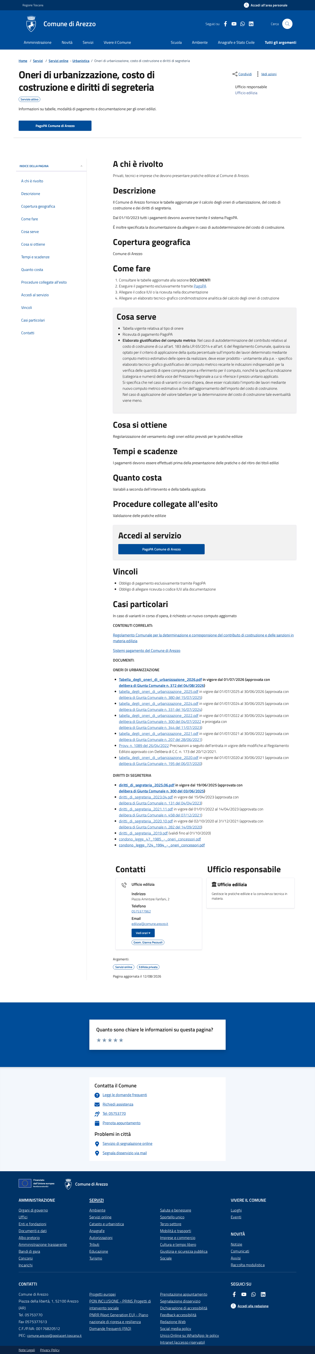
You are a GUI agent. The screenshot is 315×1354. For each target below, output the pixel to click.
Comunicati (240, 1251)
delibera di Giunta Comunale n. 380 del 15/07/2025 (160, 697)
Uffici (23, 1217)
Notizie (236, 1244)
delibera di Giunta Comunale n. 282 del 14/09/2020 (160, 827)
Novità (67, 42)
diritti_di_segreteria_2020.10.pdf (146, 821)
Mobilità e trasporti (175, 1231)
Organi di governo (33, 1210)
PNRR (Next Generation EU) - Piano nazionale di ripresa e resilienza (118, 1318)
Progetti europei (102, 1294)
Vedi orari (142, 933)
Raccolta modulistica (248, 1265)
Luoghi (236, 1210)
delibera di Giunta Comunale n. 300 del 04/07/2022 (160, 721)
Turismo (95, 1258)
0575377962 (141, 911)
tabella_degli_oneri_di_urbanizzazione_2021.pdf (158, 733)
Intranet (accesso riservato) (182, 1342)
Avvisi (236, 1258)
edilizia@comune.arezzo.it (150, 924)
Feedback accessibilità (178, 1315)
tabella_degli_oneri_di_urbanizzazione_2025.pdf (158, 691)
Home (23, 60)
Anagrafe (97, 1231)
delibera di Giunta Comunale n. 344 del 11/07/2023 (160, 727)
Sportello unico (172, 1217)
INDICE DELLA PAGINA (34, 166)
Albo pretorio (29, 1238)
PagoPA (200, 286)
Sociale (166, 1258)
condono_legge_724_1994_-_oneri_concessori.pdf (162, 845)
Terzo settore (170, 1224)
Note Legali (27, 1349)
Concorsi (26, 1258)
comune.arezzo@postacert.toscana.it (54, 1335)
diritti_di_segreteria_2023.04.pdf (146, 797)
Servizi (88, 42)
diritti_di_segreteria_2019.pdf (143, 833)
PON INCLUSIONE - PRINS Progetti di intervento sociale (120, 1304)
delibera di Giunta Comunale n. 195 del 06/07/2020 (160, 763)
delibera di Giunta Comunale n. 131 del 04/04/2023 (160, 803)
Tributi (94, 1244)
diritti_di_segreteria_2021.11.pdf (146, 809)
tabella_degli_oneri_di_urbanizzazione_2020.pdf (158, 757)
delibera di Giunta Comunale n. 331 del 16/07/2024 (160, 709)
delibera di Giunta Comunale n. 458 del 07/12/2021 (160, 815)
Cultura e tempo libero (178, 1244)
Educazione (98, 1251)
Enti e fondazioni (32, 1224)
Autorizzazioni (100, 1238)
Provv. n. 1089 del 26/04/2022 (144, 745)
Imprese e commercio (177, 1238)
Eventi (236, 1217)
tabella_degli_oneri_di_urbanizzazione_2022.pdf (158, 715)
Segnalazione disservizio (180, 1301)
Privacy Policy (50, 1349)
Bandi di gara (29, 1251)
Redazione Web (173, 1322)
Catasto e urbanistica (106, 1224)
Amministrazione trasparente (43, 1244)
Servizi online (58, 60)
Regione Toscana (32, 5)
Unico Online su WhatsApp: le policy (189, 1335)
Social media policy (175, 1328)
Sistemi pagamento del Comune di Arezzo (146, 650)
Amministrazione (37, 42)
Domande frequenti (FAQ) (110, 1328)
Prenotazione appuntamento (183, 1294)
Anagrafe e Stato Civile (236, 42)
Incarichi (26, 1265)
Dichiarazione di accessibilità (183, 1308)
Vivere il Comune (117, 42)
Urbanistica (80, 60)
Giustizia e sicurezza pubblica (183, 1251)
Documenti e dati (33, 1231)
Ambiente (97, 1210)
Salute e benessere (175, 1210)
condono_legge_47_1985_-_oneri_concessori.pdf (160, 839)
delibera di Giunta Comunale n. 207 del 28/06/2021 (160, 739)
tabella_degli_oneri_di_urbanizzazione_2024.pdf (158, 703)
